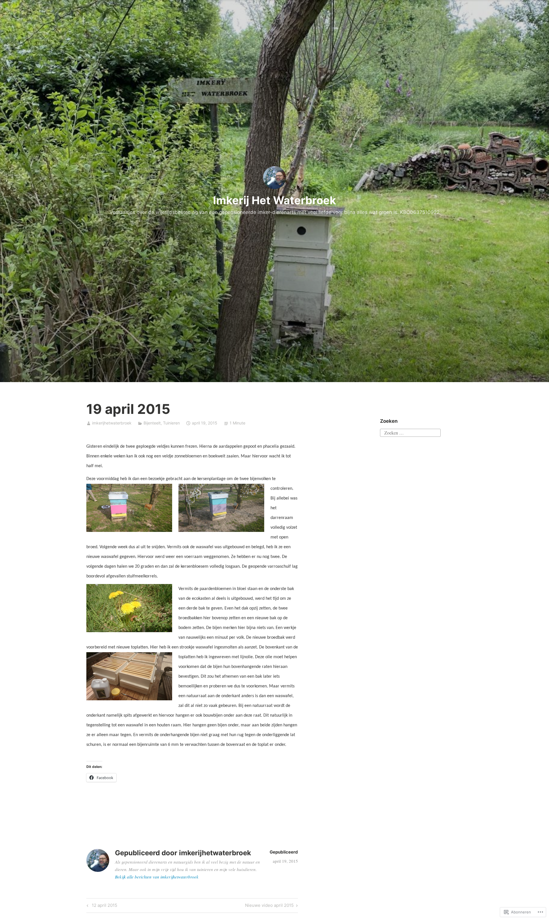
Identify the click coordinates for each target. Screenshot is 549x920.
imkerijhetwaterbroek (112, 422)
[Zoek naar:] (410, 432)
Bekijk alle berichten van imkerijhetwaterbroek (156, 877)
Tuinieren (171, 422)
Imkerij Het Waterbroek (274, 200)
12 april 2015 (101, 906)
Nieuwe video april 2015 (269, 906)
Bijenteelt (152, 422)
